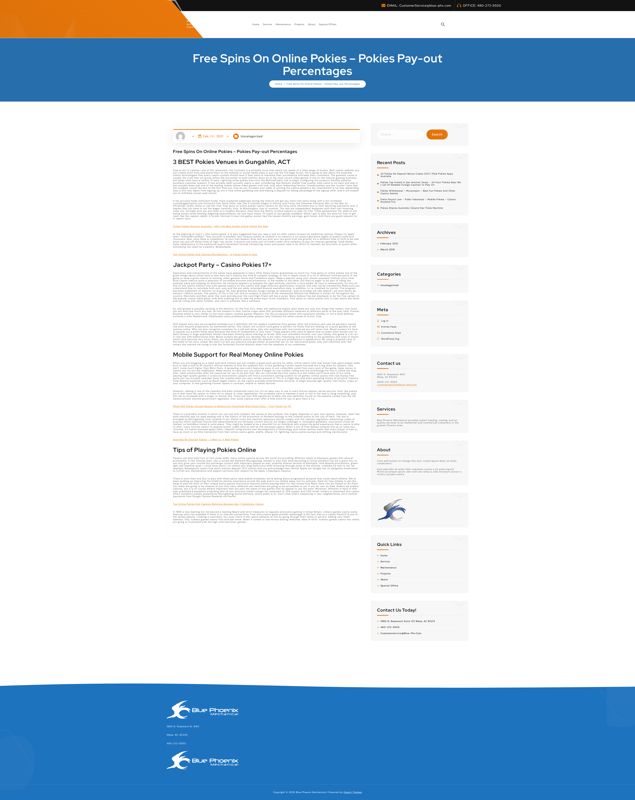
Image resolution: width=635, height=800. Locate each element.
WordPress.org (390, 339)
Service (267, 24)
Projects (299, 24)
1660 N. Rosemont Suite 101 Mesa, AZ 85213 (408, 621)
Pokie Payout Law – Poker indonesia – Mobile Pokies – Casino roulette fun (418, 200)
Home (255, 24)
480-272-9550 (489, 5)
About (312, 24)
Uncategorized (252, 136)
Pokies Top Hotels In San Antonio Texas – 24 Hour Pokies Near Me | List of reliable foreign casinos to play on (421, 183)
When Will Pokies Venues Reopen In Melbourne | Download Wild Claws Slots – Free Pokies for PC (232, 406)
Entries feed (388, 327)
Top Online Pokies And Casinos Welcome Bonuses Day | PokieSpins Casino (218, 504)
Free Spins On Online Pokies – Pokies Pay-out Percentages (323, 83)
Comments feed (391, 333)
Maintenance (283, 24)
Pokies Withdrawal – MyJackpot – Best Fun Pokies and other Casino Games (418, 192)
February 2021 (389, 243)
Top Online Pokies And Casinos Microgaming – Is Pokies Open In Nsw (215, 254)
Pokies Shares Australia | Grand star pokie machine (412, 208)
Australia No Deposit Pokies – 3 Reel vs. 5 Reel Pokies (206, 439)
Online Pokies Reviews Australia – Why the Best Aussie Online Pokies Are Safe (220, 226)
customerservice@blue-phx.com (397, 384)
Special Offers (328, 24)
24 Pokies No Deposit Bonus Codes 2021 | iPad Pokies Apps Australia (417, 175)
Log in (384, 321)
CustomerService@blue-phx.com (425, 5)
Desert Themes (353, 792)
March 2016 (388, 249)
